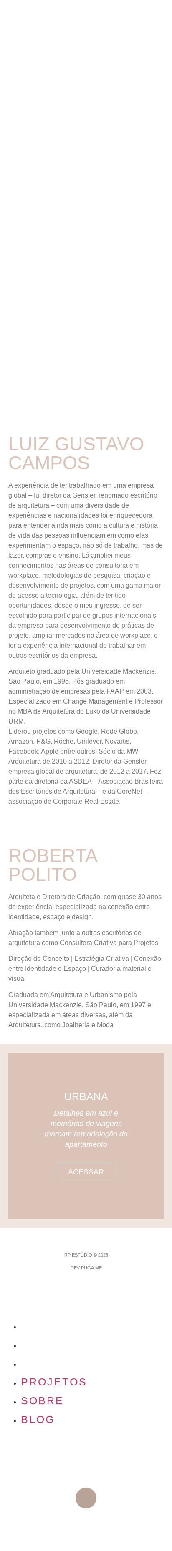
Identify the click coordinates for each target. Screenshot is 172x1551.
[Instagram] (86, 1498)
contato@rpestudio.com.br (86, 1467)
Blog (38, 1363)
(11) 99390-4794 (86, 1455)
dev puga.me (86, 1267)
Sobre (42, 1344)
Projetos (54, 1325)
